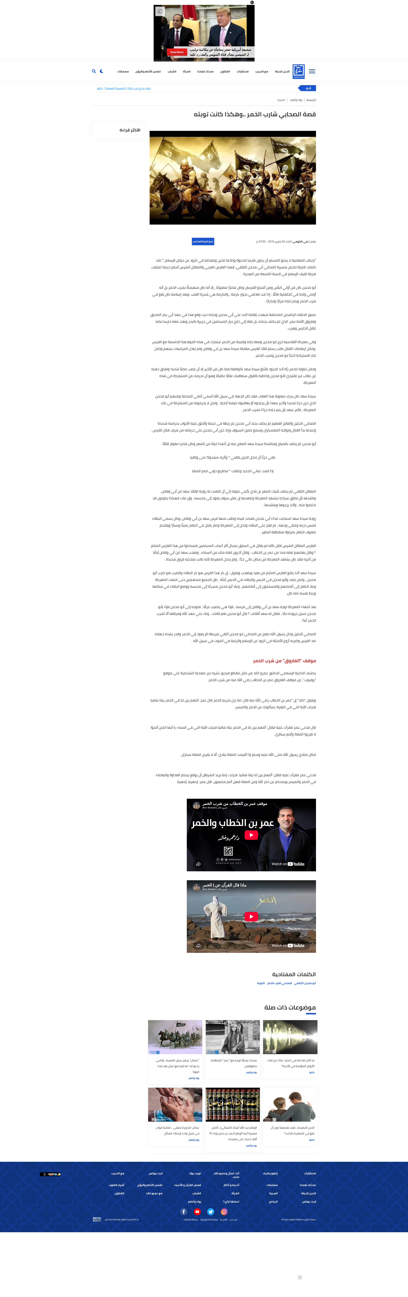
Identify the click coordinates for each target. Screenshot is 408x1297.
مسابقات (123, 71)
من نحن (233, 1219)
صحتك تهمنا (205, 71)
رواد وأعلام (296, 100)
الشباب (172, 71)
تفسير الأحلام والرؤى (148, 71)
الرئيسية (311, 100)
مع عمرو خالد (154, 1193)
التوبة (261, 983)
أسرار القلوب (116, 1185)
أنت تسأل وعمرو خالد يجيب (226, 1175)
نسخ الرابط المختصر (203, 241)
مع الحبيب (261, 71)
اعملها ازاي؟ (231, 1201)
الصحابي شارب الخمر (279, 983)
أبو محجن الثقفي (305, 983)
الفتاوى (225, 71)
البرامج (273, 1201)
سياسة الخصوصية (209, 1219)
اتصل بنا (223, 1219)
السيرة (273, 1193)
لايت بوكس (156, 1173)
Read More (177, 52)
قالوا (311, 1072)
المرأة (187, 71)
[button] (252, 2)
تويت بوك (195, 1173)
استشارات (243, 71)
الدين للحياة (282, 71)
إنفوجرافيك (270, 1173)
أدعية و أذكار (231, 1185)
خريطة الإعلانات (190, 1219)
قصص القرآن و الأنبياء (187, 1185)
